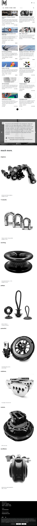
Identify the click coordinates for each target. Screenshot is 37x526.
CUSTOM (33, 90)
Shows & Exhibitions (5, 57)
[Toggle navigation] (34, 3)
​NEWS (34, 38)
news (9, 40)
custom (3, 23)
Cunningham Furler (23, 99)
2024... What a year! (23, 33)
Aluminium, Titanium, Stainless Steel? (8, 18)
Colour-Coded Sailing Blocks (25, 68)
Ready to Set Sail (5, 68)
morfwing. (10, 57)
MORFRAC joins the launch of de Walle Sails (9, 34)
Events (3, 73)
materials (12, 23)
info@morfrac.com (6, 513)
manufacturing (8, 23)
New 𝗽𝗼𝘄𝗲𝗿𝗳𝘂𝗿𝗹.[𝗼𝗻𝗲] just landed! (26, 17)
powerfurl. (3, 41)
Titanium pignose (23, 83)
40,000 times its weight (6, 99)
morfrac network (4, 40)
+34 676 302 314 (5, 509)
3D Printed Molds (5, 83)
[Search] (33, 8)
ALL (3, 7)
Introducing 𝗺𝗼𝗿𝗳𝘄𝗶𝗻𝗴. (7, 51)
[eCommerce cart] (32, 3)
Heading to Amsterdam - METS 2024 (26, 51)
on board (9, 73)
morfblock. (21, 73)
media (6, 73)
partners (12, 40)
